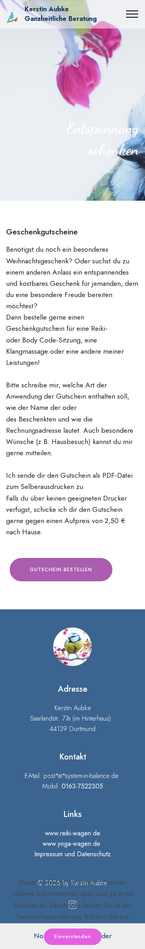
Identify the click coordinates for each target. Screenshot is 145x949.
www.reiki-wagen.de (72, 833)
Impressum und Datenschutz (72, 854)
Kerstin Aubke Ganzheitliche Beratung (61, 13)
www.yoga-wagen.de (71, 843)
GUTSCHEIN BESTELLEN (61, 569)
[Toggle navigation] (132, 14)
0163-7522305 (82, 786)
